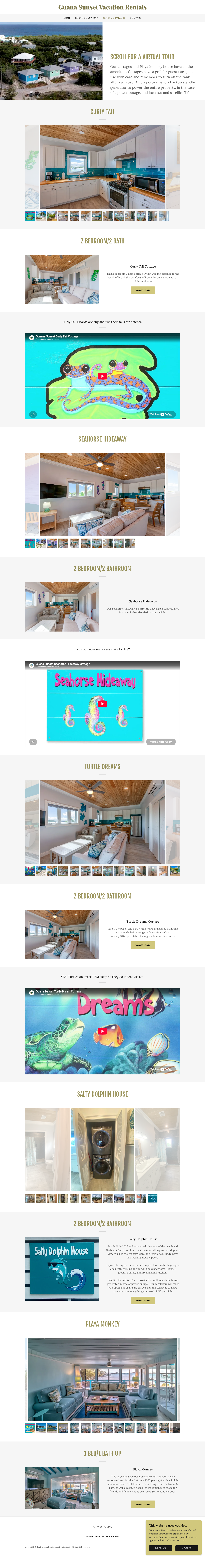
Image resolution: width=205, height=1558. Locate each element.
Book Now (142, 290)
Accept (187, 1548)
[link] (102, 8)
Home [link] (67, 18)
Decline (160, 1548)
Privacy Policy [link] (102, 1527)
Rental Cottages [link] (114, 18)
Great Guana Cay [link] (86, 18)
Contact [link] (136, 18)
